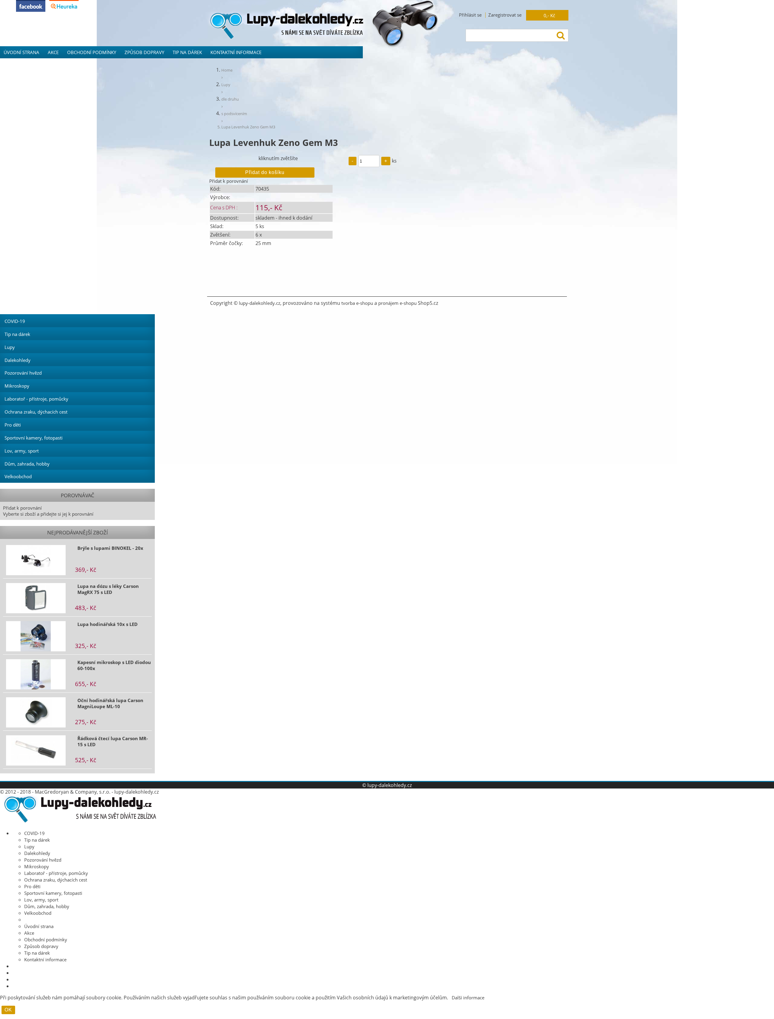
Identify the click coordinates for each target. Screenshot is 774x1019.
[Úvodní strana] (78, 822)
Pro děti (13, 425)
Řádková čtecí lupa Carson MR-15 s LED (112, 741)
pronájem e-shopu (397, 303)
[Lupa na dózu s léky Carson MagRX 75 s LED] (36, 598)
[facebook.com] (30, 10)
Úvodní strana (21, 52)
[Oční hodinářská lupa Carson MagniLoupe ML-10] (36, 712)
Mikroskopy (17, 386)
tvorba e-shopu (357, 303)
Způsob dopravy (144, 52)
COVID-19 (15, 321)
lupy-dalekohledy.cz (259, 303)
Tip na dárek (187, 52)
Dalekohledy (18, 360)
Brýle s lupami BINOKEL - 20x (110, 548)
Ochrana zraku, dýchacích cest (36, 412)
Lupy (10, 347)
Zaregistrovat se (505, 15)
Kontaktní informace (236, 52)
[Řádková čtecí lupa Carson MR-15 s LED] (36, 750)
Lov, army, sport (22, 451)
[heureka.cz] (64, 10)
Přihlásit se (470, 15)
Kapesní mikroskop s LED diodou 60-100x (114, 665)
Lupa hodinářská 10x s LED (107, 624)
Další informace (468, 998)
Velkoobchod (18, 476)
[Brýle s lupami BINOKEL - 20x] (36, 560)
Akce (53, 52)
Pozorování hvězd (23, 373)
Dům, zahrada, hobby (27, 464)
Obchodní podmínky (91, 52)
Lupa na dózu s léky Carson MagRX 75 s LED (108, 589)
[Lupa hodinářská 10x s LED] (36, 636)
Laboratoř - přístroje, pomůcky (36, 399)
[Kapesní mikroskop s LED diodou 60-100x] (36, 674)
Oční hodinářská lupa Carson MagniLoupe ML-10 (110, 703)
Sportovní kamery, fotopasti (34, 438)
